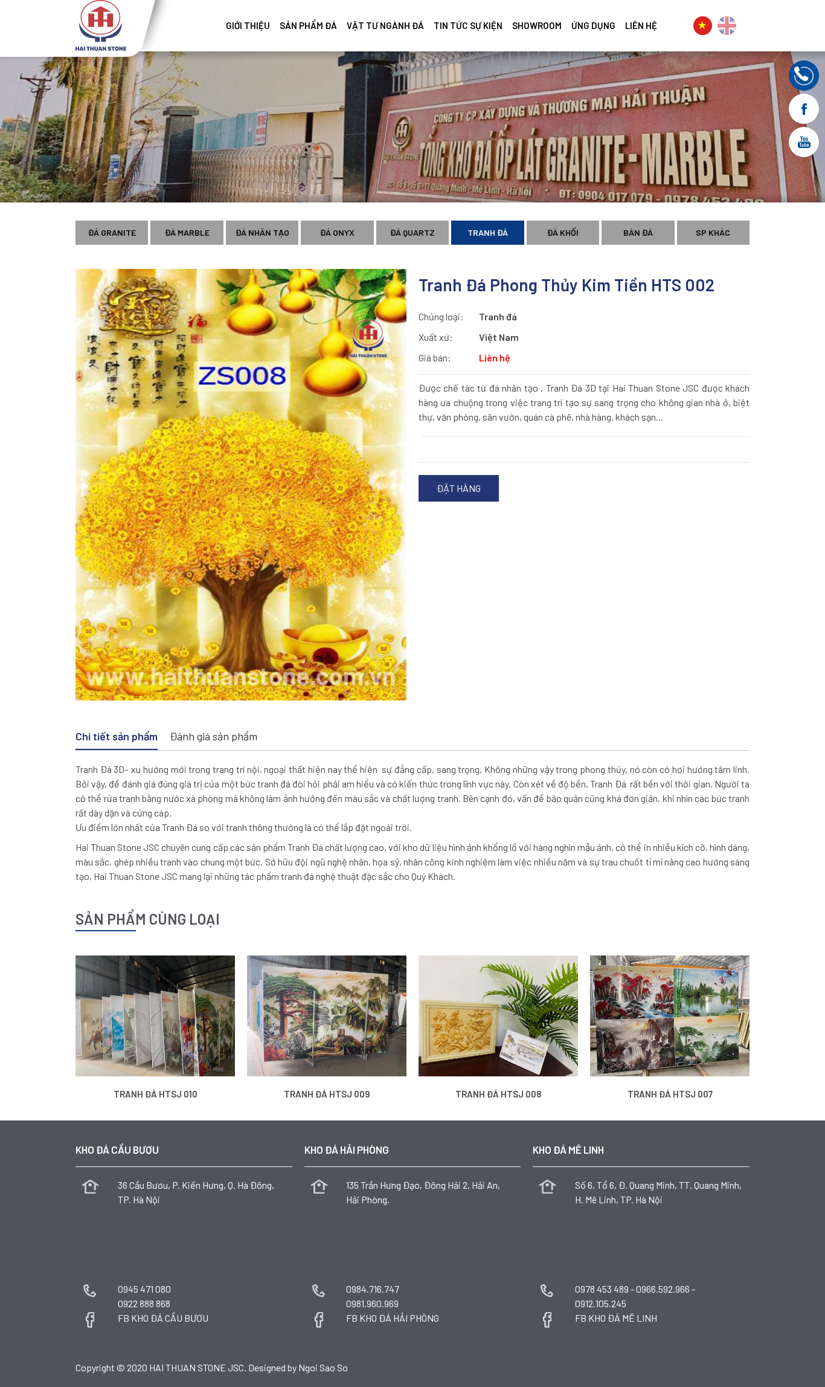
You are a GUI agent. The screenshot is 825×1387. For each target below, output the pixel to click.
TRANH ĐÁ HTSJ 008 (498, 1093)
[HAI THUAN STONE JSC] (100, 24)
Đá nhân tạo (262, 232)
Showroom (537, 25)
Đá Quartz (412, 232)
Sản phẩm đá (308, 25)
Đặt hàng (459, 488)
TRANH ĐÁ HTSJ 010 (155, 1093)
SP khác (713, 232)
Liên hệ (641, 25)
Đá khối (563, 232)
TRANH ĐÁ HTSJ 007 (670, 1093)
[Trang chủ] (216, 21)
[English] (726, 25)
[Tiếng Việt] (702, 25)
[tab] (116, 737)
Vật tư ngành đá (385, 25)
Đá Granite (112, 232)
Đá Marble (187, 232)
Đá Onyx (337, 232)
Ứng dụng (593, 25)
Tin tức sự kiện (468, 25)
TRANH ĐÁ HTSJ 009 (327, 1093)
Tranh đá (487, 232)
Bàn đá (638, 232)
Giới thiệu (248, 25)
